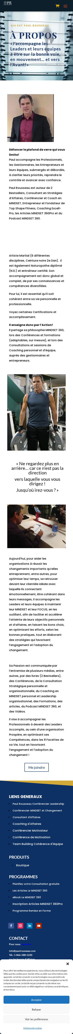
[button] (67, 964)
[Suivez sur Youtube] (39, 926)
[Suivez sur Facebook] (11, 926)
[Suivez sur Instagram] (20, 926)
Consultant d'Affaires (26, 817)
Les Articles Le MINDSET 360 (30, 890)
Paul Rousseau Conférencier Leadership (38, 804)
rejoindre (26, 944)
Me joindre (36, 767)
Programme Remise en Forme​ (32, 910)
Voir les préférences (36, 1019)
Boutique (22, 865)
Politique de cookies (32, 1028)
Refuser (36, 1009)
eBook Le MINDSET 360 (27, 897)
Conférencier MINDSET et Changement (37, 810)
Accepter (36, 999)
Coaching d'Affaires (27, 824)
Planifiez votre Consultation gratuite (36, 884)
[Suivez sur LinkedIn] (29, 926)
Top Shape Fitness (22, 208)
